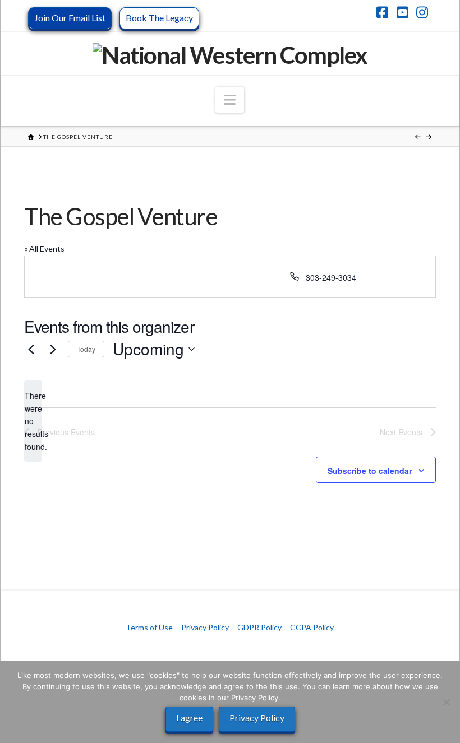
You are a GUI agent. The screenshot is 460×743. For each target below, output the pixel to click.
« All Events (44, 248)
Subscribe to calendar (370, 470)
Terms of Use (149, 627)
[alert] (33, 421)
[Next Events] (52, 349)
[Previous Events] (31, 349)
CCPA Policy (312, 627)
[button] (229, 100)
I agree (189, 717)
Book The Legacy (159, 17)
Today (86, 349)
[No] (446, 702)
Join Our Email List (69, 17)
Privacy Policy (205, 627)
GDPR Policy (259, 627)
